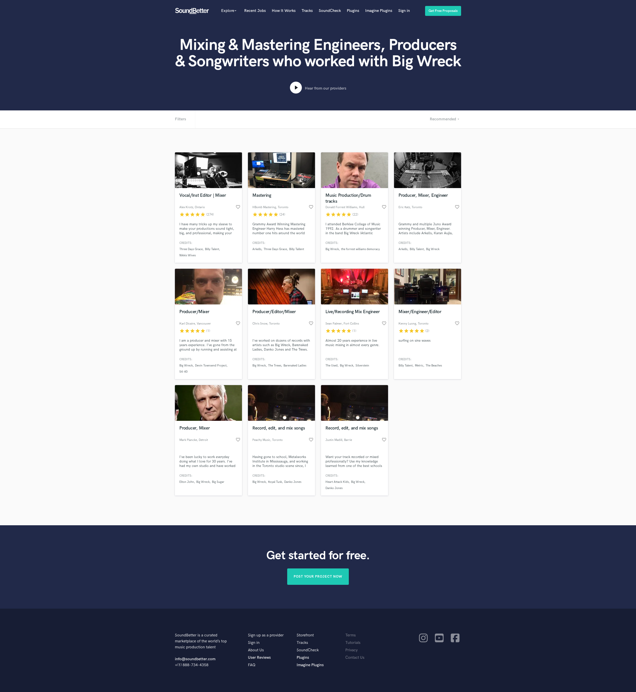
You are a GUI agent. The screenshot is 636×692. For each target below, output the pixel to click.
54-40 (183, 372)
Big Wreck (332, 249)
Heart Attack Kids (337, 482)
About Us (256, 650)
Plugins (353, 10)
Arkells (256, 249)
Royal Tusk (275, 482)
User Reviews (259, 657)
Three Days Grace (191, 249)
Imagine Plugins (378, 10)
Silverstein (362, 365)
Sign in (404, 10)
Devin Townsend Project (211, 365)
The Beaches (434, 365)
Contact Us (354, 657)
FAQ (251, 665)
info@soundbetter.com (195, 659)
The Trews (274, 365)
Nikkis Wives (187, 255)
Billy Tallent (296, 249)
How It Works (284, 10)
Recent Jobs (255, 10)
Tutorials (352, 642)
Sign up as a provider (266, 635)
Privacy (351, 650)
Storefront (305, 635)
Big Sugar (218, 482)
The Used (331, 365)
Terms (350, 635)
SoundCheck (330, 10)
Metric (419, 365)
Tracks (307, 10)
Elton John (186, 482)
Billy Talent (212, 249)
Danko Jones (292, 482)
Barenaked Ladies (294, 365)
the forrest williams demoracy (360, 249)
